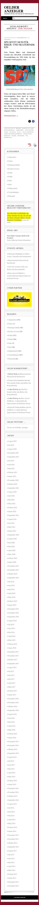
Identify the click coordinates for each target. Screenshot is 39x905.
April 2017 (11, 683)
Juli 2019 (11, 581)
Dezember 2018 (13, 609)
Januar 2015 (12, 784)
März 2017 (11, 687)
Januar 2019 (12, 605)
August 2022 (12, 492)
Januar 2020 (12, 562)
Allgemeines (12, 157)
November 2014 (13, 792)
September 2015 (13, 753)
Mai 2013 (11, 862)
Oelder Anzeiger (13, 9)
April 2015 (11, 773)
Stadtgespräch (12, 188)
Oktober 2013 (12, 843)
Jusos (19, 132)
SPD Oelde (21, 135)
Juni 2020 (11, 542)
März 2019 (11, 597)
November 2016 (13, 702)
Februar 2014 (12, 827)
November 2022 (13, 480)
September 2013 (13, 847)
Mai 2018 (11, 632)
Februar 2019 (12, 601)
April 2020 (11, 550)
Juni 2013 (11, 858)
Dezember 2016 (13, 698)
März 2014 (11, 823)
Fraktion (7, 39)
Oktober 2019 (12, 574)
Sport (10, 184)
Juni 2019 (11, 585)
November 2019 (13, 570)
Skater (14, 135)
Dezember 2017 (13, 652)
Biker (6, 132)
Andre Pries (20, 130)
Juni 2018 (11, 628)
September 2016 (13, 710)
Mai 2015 (11, 769)
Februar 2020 (12, 558)
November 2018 (13, 613)
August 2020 (12, 539)
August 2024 (12, 449)
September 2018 (13, 617)
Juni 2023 (11, 464)
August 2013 (12, 851)
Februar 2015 (12, 780)
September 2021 (13, 515)
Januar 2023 (12, 476)
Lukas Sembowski (27, 132)
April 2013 (11, 866)
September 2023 (13, 457)
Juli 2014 (11, 808)
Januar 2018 (12, 648)
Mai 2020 (11, 546)
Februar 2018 (12, 644)
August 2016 (12, 714)
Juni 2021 (11, 523)
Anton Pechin (29, 130)
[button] (29, 121)
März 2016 (11, 730)
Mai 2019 (11, 589)
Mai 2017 (11, 679)
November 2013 (13, 839)
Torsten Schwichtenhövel (16, 380)
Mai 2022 (11, 500)
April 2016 (11, 726)
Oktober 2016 (12, 706)
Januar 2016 (12, 737)
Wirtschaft (11, 196)
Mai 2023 (11, 468)
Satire (10, 180)
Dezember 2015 (13, 741)
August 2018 (12, 620)
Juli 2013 (11, 854)
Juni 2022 (11, 496)
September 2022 (13, 488)
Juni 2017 (11, 675)
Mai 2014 (11, 815)
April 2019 (11, 593)
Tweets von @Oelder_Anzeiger (17, 427)
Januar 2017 (12, 695)
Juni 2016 (11, 718)
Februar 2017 (12, 691)
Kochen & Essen (13, 169)
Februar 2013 (12, 874)
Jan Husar (12, 132)
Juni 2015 (11, 765)
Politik (18, 128)
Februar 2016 (12, 734)
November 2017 (13, 656)
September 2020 (13, 535)
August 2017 (12, 667)
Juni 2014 (11, 812)
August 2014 (12, 804)
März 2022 (11, 503)
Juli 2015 (11, 761)
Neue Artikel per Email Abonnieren (19, 240)
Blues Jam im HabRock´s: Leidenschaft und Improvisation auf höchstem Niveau (18, 275)
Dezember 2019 (13, 566)
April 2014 (11, 819)
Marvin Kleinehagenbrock (13, 134)
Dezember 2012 (13, 882)
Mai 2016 (11, 722)
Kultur (10, 173)
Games (10, 161)
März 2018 (11, 640)
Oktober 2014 (12, 796)
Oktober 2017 (12, 659)
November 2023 (13, 453)
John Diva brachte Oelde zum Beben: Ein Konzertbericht (19, 383)
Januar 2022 (12, 511)
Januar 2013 (12, 878)
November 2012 (13, 886)
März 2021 (11, 527)
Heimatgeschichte (14, 165)
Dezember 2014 (13, 788)
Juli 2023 (11, 461)
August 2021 (12, 519)
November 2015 (13, 745)
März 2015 (11, 776)
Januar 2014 (12, 831)
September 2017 (13, 663)
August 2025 (12, 441)
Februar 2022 (12, 507)
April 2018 (11, 636)
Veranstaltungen (13, 192)
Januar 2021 (12, 531)
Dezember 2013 (13, 835)
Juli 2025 (11, 445)
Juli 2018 (11, 624)
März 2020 (11, 554)
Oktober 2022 (12, 484)
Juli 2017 (11, 671)
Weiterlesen (11, 116)
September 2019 (13, 578)
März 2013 (11, 870)
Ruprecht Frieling (14, 407)
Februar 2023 (12, 472)
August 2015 (12, 757)
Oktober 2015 (12, 749)
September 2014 (13, 800)
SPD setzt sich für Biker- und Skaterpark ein (19, 44)
